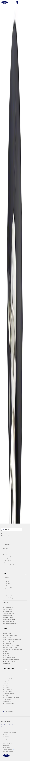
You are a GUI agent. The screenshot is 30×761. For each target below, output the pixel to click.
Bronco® (4, 534)
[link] (5, 734)
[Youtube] (7, 724)
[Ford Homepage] (6, 756)
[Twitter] (4, 724)
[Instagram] (9, 724)
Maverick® (5, 536)
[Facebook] (2, 724)
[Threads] (12, 724)
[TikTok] (2, 726)
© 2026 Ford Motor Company (9, 732)
